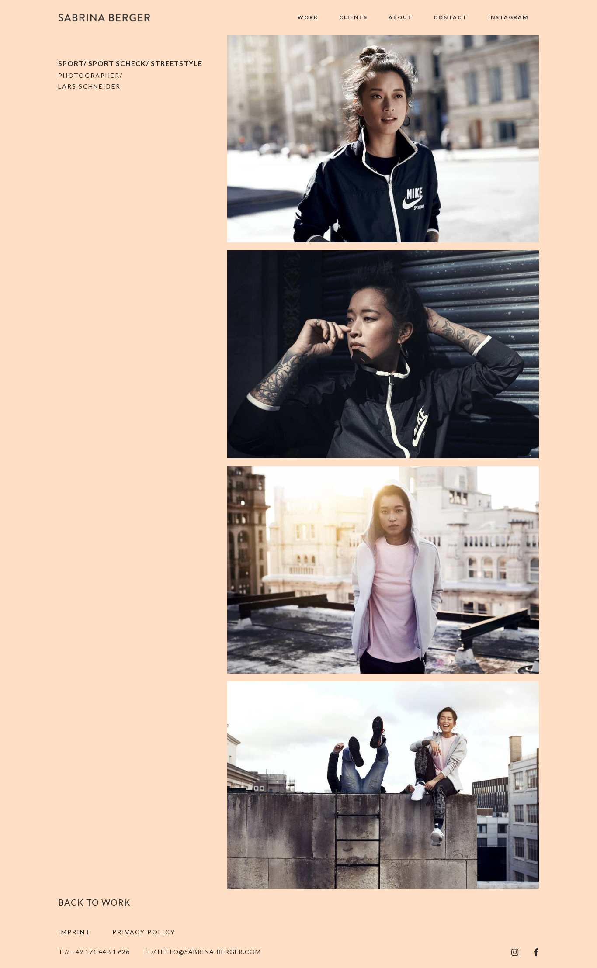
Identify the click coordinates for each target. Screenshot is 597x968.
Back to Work (94, 902)
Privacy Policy (143, 932)
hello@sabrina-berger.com (209, 951)
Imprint (74, 932)
